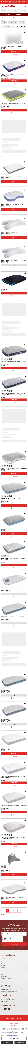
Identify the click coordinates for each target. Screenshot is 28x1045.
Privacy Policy (14, 1025)
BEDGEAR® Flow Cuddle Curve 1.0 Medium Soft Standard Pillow (14, 468)
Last (20, 910)
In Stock (3, 961)
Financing (3, 969)
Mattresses (9, 17)
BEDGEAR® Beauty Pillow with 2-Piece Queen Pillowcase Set (13, 260)
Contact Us (4, 976)
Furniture (3, 958)
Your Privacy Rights (13, 1038)
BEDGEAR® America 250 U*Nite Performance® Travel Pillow (13, 74)
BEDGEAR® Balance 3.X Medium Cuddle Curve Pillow (12, 204)
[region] (14, 1035)
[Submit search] (24, 11)
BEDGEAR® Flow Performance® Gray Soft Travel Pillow (12, 528)
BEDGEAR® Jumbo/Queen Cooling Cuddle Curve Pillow (12, 897)
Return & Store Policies (6, 978)
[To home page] (10, 6)
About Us (3, 972)
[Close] (26, 1028)
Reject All (7, 1042)
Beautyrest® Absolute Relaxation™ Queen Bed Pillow (11, 46)
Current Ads (4, 965)
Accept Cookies (20, 1042)
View (14, 265)
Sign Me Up (14, 944)
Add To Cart (14, 51)
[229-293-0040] (21, 6)
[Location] (17, 6)
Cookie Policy (14, 1035)
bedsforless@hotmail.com (10, 991)
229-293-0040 (8, 989)
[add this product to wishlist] (25, 32)
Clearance (3, 963)
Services (3, 971)
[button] (2, 6)
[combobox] (20, 26)
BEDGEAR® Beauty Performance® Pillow (9, 232)
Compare (15, 54)
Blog (2, 974)
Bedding (14, 17)
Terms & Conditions (14, 1023)
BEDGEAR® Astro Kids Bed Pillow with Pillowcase (11, 176)
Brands (3, 967)
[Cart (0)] (25, 6)
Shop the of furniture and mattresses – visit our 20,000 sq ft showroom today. (15, 2)
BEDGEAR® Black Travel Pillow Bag (8, 287)
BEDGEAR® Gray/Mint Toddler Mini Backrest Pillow (11, 869)
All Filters (8, 26)
